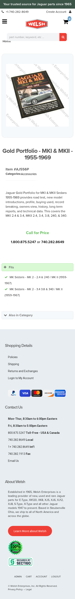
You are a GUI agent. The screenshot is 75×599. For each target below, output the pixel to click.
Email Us (13, 460)
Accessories (29, 174)
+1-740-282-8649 (17, 12)
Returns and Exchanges (23, 371)
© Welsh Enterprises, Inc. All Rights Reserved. (32, 586)
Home (7, 41)
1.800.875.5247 (23, 242)
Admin (18, 576)
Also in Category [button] (21, 315)
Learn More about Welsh (30, 531)
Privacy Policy (15, 589)
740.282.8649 (52, 242)
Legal (29, 589)
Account (41, 576)
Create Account (56, 12)
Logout (56, 576)
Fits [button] (11, 267)
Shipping (13, 364)
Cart (29, 576)
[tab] (37, 267)
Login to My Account (21, 378)
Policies (13, 357)
